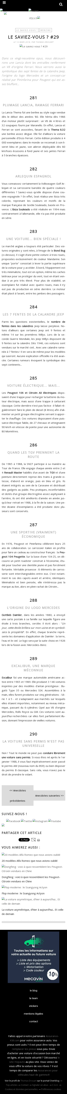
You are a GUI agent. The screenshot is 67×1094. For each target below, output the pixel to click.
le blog (33, 990)
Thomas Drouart (28, 1080)
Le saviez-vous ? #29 (33, 37)
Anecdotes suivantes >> (49, 795)
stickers (33, 1006)
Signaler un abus (40, 1085)
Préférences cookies (51, 1089)
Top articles (11, 1085)
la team (33, 998)
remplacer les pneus (24, 1049)
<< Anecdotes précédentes (17, 795)
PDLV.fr (33, 18)
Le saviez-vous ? (27, 30)
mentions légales (33, 1013)
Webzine (45, 30)
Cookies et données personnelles (21, 1089)
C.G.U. (55, 1085)
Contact (25, 1085)
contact (33, 1021)
